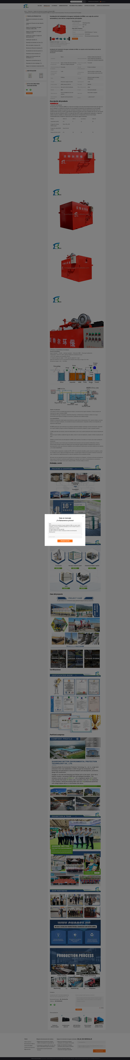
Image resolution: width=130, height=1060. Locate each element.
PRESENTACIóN (65, 541)
